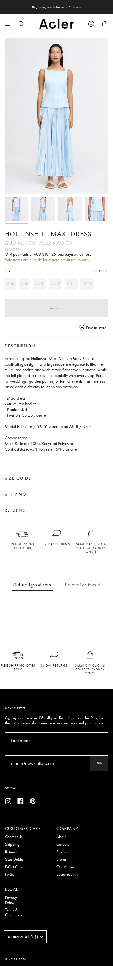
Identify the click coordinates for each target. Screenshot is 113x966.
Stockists (63, 851)
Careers (62, 844)
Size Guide (14, 859)
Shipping (12, 844)
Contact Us (14, 836)
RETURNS (15, 510)
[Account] (91, 23)
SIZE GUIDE (100, 271)
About (61, 836)
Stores (61, 859)
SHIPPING (16, 494)
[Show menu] (9, 24)
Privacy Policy (11, 900)
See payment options (74, 254)
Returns (11, 851)
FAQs (9, 874)
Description (20, 345)
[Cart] (105, 23)
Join (99, 763)
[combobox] (25, 936)
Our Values (65, 866)
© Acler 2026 (15, 959)
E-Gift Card (14, 866)
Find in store (95, 327)
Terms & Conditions (13, 913)
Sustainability (67, 874)
